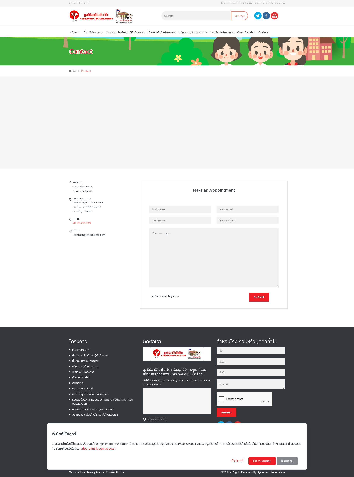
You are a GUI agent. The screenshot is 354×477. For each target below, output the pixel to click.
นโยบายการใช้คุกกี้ (82, 388)
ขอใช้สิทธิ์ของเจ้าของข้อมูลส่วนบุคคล (92, 409)
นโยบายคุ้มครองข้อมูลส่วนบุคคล (90, 394)
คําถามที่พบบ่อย (246, 32)
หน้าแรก (74, 32)
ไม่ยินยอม (287, 461)
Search (239, 15)
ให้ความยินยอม (262, 461)
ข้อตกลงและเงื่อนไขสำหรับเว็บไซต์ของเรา (95, 414)
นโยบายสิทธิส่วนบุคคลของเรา (98, 448)
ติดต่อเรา (263, 32)
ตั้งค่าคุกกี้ (237, 460)
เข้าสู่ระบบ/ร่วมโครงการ (193, 32)
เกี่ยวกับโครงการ (93, 32)
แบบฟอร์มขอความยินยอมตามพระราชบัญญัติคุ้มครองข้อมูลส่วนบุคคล (102, 401)
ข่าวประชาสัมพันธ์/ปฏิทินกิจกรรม (125, 32)
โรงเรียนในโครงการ (222, 32)
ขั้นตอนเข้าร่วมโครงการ (162, 32)
